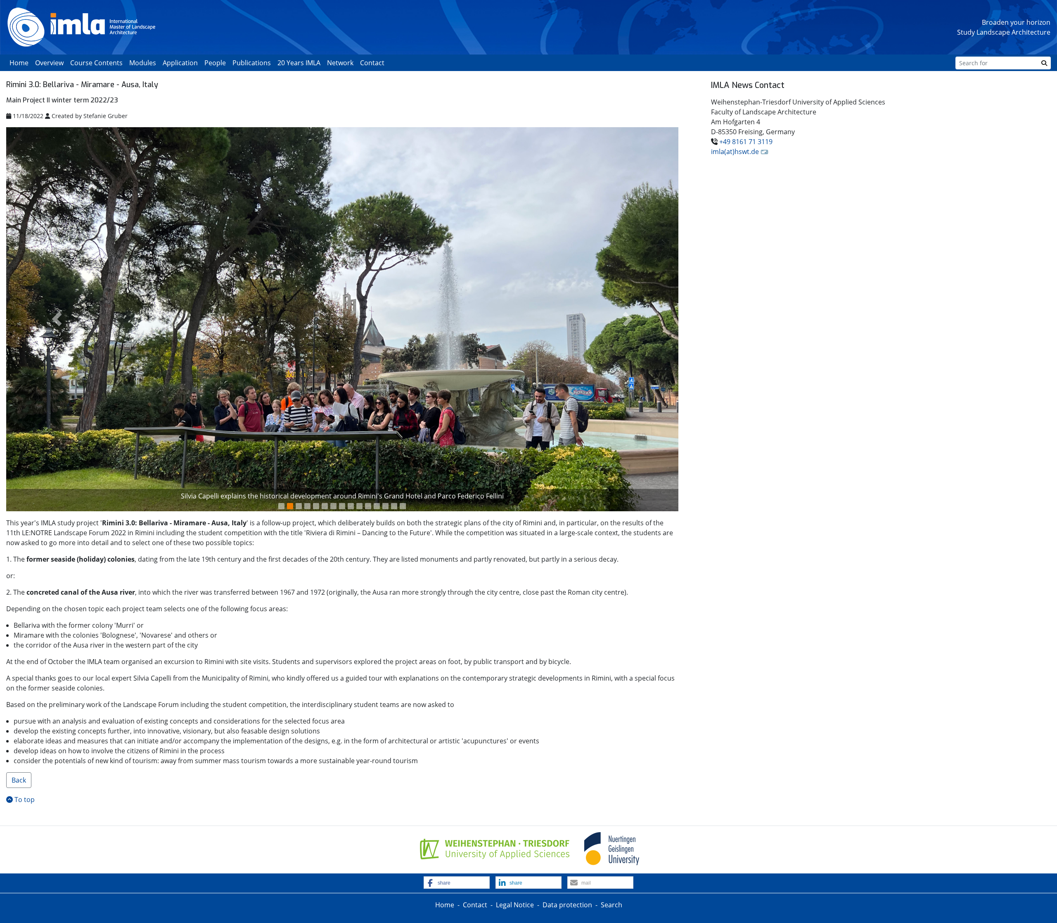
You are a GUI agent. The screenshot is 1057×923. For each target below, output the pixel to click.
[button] (56, 319)
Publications (251, 62)
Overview (49, 62)
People (215, 62)
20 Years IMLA (298, 62)
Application (180, 62)
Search (611, 904)
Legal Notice (515, 904)
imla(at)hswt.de (735, 151)
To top (24, 799)
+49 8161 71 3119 (746, 141)
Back (19, 780)
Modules (142, 62)
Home (18, 62)
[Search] (1044, 63)
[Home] (81, 26)
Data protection (567, 904)
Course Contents (96, 62)
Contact (372, 62)
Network (340, 62)
